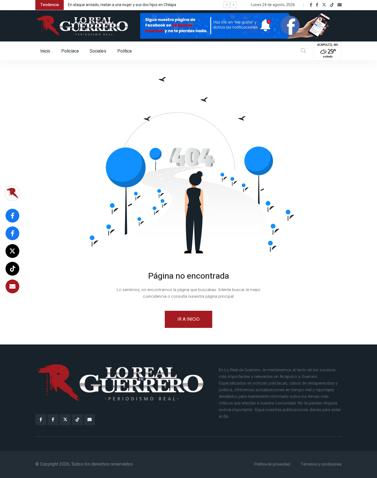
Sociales (98, 51)
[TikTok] (332, 5)
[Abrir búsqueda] (303, 51)
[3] (241, 25)
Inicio (45, 51)
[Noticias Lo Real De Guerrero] (317, 5)
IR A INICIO (188, 319)
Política (124, 51)
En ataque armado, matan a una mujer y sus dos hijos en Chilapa (122, 5)
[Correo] (340, 5)
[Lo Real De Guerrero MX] (311, 5)
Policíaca (70, 51)
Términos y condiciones (321, 464)
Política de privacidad (272, 464)
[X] (324, 5)
